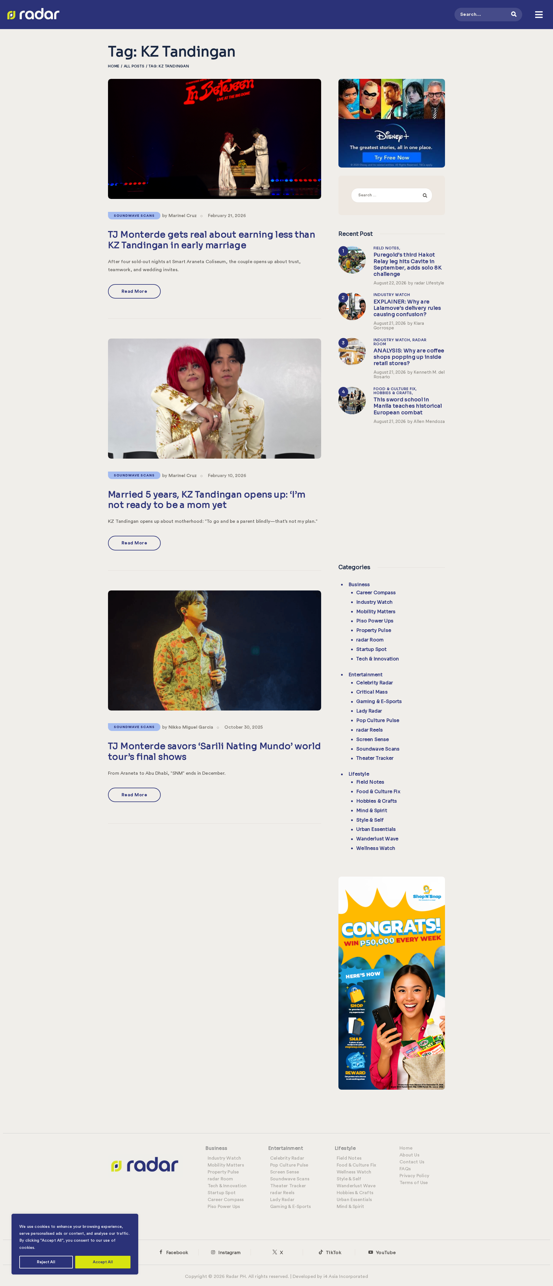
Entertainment (366, 675)
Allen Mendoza (429, 421)
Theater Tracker (374, 758)
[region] (75, 1244)
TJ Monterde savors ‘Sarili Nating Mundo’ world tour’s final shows (214, 751)
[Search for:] (391, 195)
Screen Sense (372, 739)
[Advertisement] (391, 492)
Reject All (46, 1262)
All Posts (134, 66)
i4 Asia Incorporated (345, 1276)
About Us (409, 1155)
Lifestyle (359, 774)
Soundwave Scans (134, 215)
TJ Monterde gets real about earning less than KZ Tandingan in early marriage (211, 240)
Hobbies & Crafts (376, 801)
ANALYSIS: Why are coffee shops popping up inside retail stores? (409, 356)
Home (114, 66)
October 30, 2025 (243, 727)
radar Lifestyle (429, 283)
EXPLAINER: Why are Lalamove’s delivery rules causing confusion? (407, 308)
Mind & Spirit (371, 811)
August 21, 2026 (390, 323)
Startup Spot (371, 649)
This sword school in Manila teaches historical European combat (408, 405)
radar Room (370, 640)
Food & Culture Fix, (395, 389)
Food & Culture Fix (378, 792)
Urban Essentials (376, 829)
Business (359, 585)
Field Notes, (387, 248)
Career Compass (376, 593)
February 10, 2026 (227, 475)
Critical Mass (372, 692)
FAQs (405, 1169)
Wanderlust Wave (377, 839)
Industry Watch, (393, 340)
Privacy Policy (414, 1175)
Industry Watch (392, 294)
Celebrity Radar (374, 683)
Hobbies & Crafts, (393, 393)
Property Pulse (373, 630)
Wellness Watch (375, 848)
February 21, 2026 (227, 215)
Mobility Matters (375, 612)
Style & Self (370, 820)
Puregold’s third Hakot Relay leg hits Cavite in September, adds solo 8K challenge (408, 264)
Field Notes (370, 782)
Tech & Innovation (377, 659)
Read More (134, 291)
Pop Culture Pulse (377, 720)
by (179, 215)
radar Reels (369, 730)
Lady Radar (369, 711)
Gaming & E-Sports (379, 701)
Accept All (103, 1262)
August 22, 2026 (390, 283)
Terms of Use (413, 1182)
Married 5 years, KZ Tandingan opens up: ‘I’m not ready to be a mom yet (207, 500)
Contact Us (411, 1162)
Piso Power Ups (374, 621)
